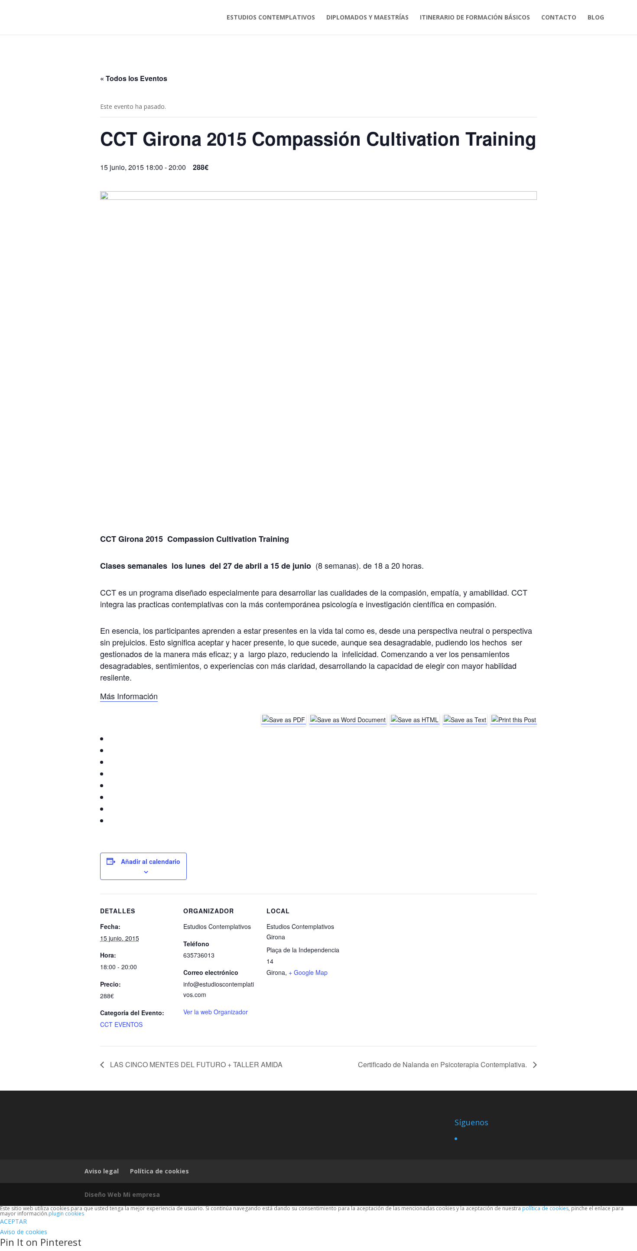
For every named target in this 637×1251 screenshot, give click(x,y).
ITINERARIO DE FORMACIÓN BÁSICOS (475, 17)
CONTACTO (558, 17)
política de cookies (545, 1208)
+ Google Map (308, 972)
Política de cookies (159, 1171)
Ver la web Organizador (215, 1011)
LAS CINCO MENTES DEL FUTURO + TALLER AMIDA (195, 1064)
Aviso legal (101, 1171)
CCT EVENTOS (121, 1024)
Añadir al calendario (150, 861)
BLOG (596, 17)
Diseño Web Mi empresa (122, 1194)
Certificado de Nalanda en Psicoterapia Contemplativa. (443, 1064)
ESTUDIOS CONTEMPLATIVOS (271, 17)
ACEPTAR (13, 1221)
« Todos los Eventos (133, 78)
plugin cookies (66, 1213)
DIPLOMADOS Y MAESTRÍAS (367, 17)
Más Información (129, 695)
